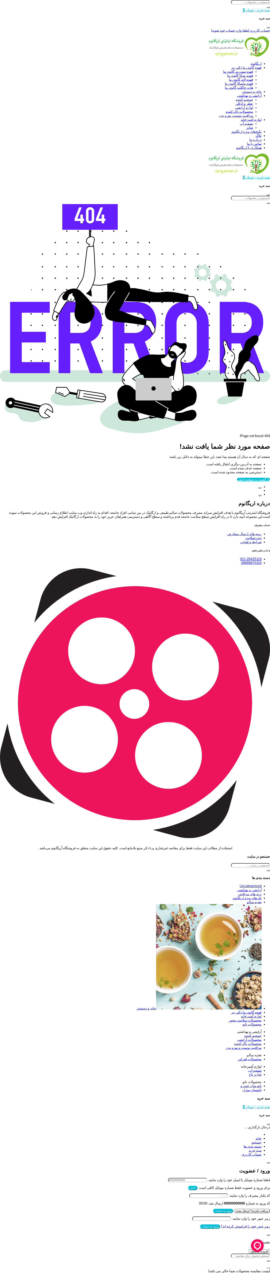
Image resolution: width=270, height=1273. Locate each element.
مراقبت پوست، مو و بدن (236, 115)
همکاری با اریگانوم (249, 147)
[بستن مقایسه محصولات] (268, 1268)
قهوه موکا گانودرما (240, 75)
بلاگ (259, 135)
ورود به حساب (223, 1210)
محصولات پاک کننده (239, 111)
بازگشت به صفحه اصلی (253, 479)
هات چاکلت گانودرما (239, 87)
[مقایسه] (260, 487)
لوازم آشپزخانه (251, 119)
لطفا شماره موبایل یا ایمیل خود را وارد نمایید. (239, 1180)
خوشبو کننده (244, 99)
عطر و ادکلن (244, 103)
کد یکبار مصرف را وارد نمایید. (249, 1195)
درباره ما (255, 139)
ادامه (193, 1188)
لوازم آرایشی (244, 107)
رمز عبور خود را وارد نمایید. (251, 1218)
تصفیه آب (246, 123)
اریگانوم (256, 63)
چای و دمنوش (252, 91)
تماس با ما (254, 143)
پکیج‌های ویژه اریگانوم (246, 131)
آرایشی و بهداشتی (249, 95)
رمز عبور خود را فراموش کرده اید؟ (245, 1226)
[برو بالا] (260, 495)
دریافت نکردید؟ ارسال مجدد (252, 1210)
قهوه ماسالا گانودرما (239, 83)
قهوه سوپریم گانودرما (238, 71)
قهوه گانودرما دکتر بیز (246, 67)
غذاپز (249, 127)
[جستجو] (268, 7)
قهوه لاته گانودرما (241, 79)
